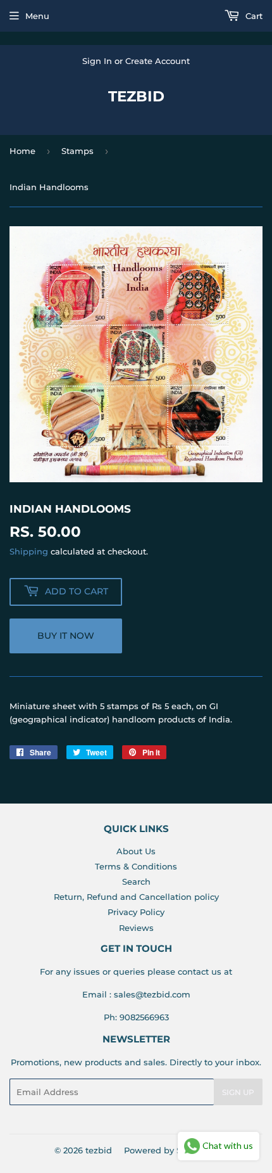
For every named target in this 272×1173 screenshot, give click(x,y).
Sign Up (238, 1092)
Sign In (97, 61)
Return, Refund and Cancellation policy (136, 897)
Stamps (77, 151)
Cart (253, 16)
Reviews (136, 928)
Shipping (28, 551)
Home (22, 151)
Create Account (157, 61)
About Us (136, 851)
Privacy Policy (136, 912)
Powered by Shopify (166, 1150)
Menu (37, 16)
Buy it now (65, 635)
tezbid (136, 96)
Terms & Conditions (136, 866)
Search (136, 881)
